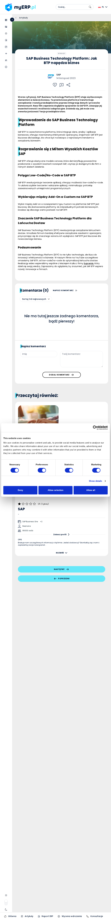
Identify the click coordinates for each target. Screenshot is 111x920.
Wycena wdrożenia (71, 916)
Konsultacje (96, 916)
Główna (12, 916)
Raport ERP (47, 916)
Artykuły (28, 916)
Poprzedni (64, 578)
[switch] (42, 470)
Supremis (89, 263)
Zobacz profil (59, 534)
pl (103, 7)
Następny (59, 569)
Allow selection (55, 490)
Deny (20, 490)
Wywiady (61, 53)
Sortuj (25, 299)
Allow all (90, 490)
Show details (95, 481)
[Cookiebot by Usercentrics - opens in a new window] (95, 427)
